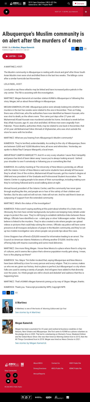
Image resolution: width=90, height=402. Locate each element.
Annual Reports (39, 374)
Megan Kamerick (27, 47)
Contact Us (56, 363)
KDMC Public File (75, 368)
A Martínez (15, 47)
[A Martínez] (7, 306)
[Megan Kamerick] (7, 327)
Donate (80, 3)
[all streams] (86, 11)
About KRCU (38, 363)
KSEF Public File (75, 363)
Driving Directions (40, 368)
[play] (6, 11)
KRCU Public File (57, 368)
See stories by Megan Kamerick (30, 343)
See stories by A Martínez (27, 312)
